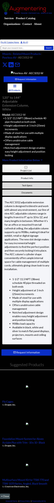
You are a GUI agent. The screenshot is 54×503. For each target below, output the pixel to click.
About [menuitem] (37, 23)
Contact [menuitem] (27, 23)
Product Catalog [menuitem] (25, 18)
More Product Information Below (21, 160)
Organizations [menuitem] (12, 23)
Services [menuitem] (9, 18)
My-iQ (25, 42)
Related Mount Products (27, 53)
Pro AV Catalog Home (10, 42)
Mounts (6, 53)
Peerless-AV (9, 57)
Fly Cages (7, 401)
